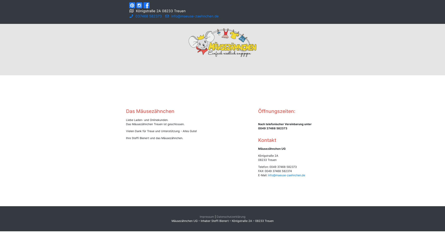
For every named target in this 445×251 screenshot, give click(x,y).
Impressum (207, 216)
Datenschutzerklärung (231, 216)
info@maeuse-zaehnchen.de (286, 175)
